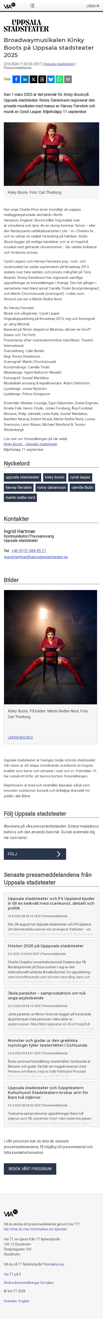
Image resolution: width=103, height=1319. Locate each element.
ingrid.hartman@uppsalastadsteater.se (36, 557)
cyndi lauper (80, 477)
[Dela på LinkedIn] (25, 79)
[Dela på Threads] (42, 79)
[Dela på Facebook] (16, 79)
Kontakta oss (54, 1264)
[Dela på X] (33, 79)
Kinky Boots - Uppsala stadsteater (30, 444)
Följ (12, 854)
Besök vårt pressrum (30, 1169)
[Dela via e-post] (68, 79)
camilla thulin (82, 487)
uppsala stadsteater (22, 477)
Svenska (10, 1301)
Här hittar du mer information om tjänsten (35, 1229)
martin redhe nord (20, 497)
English (24, 1301)
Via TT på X (12, 1274)
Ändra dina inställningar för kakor (29, 1283)
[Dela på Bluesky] (51, 79)
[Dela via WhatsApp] (59, 79)
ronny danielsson (51, 487)
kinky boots (54, 477)
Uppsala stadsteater (59, 64)
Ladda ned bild (20, 737)
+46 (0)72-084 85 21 (28, 551)
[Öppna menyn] (33, 5)
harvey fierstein (19, 487)
